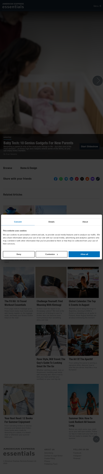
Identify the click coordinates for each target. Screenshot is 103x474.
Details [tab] (51, 222)
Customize (50, 254)
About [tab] (85, 222)
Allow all (84, 254)
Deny (19, 254)
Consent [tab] (18, 222)
